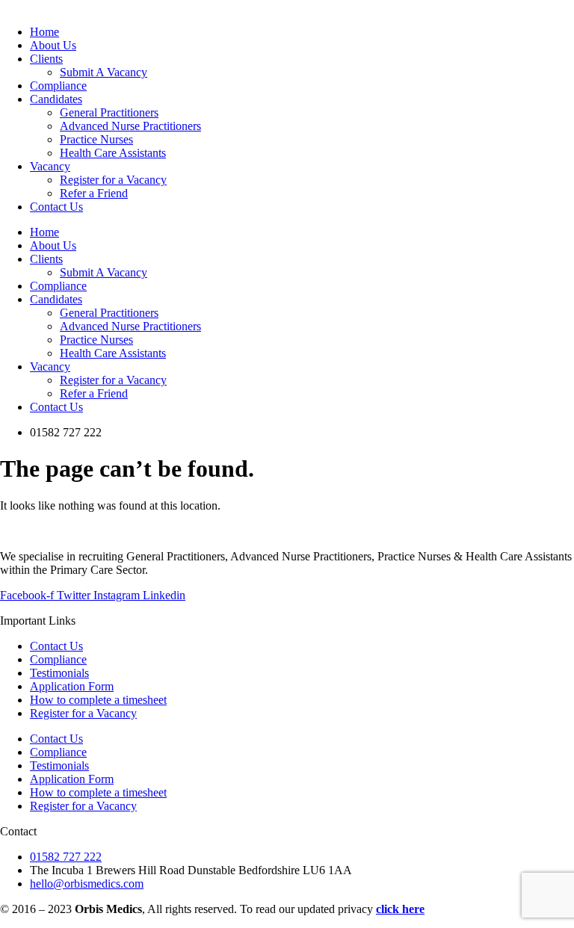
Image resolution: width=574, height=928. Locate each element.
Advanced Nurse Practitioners (130, 326)
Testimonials (59, 672)
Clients (46, 259)
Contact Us (56, 406)
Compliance (58, 285)
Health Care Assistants (113, 353)
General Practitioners (109, 312)
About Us (53, 245)
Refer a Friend (94, 393)
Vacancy (50, 366)
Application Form (72, 686)
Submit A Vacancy (103, 272)
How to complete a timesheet (98, 699)
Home (44, 232)
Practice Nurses (96, 339)
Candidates (56, 299)
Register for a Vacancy (113, 380)
